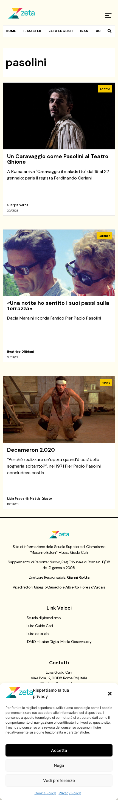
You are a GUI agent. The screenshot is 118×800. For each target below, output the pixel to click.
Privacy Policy (70, 793)
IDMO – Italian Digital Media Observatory (59, 641)
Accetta (59, 750)
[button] (110, 693)
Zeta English (61, 31)
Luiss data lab (38, 633)
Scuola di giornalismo (44, 617)
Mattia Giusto (41, 498)
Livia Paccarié (18, 498)
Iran (84, 31)
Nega (59, 765)
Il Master (32, 31)
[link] (59, 149)
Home (11, 31)
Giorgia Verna (17, 205)
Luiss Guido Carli (40, 625)
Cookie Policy (45, 793)
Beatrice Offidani (20, 351)
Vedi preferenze (59, 780)
